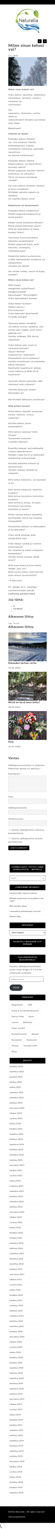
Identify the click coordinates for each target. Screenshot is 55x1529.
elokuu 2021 (15, 1290)
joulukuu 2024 (16, 1103)
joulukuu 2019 (16, 1394)
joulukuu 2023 (16, 1160)
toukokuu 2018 (17, 1493)
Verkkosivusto (16, 819)
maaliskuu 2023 (17, 1191)
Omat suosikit (18, 1028)
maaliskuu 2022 (17, 1254)
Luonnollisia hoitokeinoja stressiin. (25, 911)
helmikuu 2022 (16, 1259)
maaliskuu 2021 (17, 1316)
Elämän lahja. (15, 916)
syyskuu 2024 (16, 1118)
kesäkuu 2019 (16, 1425)
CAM (30, 1005)
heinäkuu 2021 (16, 1295)
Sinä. (11, 742)
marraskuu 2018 (17, 1461)
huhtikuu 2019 (16, 1435)
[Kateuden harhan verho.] (27, 661)
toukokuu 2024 (17, 1134)
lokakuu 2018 (16, 1467)
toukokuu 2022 (17, 1243)
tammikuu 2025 (17, 1098)
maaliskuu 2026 (17, 1072)
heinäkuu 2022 (16, 1233)
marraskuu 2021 (17, 1274)
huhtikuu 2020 (16, 1373)
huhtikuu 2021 (16, 1311)
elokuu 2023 (15, 1181)
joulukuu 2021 (16, 1269)
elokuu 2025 (15, 1087)
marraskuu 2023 (17, 1165)
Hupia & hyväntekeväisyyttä (25, 1011)
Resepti (35, 1034)
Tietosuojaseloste (16, 1517)
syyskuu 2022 (16, 1222)
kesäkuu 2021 (16, 1300)
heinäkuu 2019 (16, 1420)
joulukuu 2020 (16, 1331)
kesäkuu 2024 (16, 1129)
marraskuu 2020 (17, 1337)
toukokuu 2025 (17, 1092)
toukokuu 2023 (17, 1186)
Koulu (31, 1017)
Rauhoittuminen (19, 1034)
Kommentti (15, 774)
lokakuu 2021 (16, 1280)
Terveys (16, 623)
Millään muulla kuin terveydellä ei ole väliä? (26, 900)
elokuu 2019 (15, 1415)
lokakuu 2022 (16, 1217)
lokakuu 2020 (16, 1342)
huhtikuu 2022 (16, 1248)
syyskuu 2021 (16, 1285)
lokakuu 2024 (16, 1113)
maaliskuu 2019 (17, 1441)
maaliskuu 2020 (17, 1378)
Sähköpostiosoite (17, 808)
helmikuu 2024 (16, 1150)
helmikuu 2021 (16, 1321)
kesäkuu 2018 (16, 1487)
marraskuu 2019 (17, 1399)
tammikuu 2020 (17, 1389)
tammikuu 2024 (17, 1155)
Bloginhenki (17, 1005)
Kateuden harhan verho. (22, 663)
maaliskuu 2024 (17, 1144)
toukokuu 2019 (17, 1430)
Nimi (10, 797)
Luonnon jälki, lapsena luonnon (23, 893)
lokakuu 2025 (16, 1082)
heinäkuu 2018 (16, 1482)
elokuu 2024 (15, 1124)
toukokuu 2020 (17, 1368)
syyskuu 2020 (16, 1347)
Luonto (15, 1022)
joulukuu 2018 (16, 1456)
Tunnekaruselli (30, 1046)
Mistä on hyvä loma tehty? (24, 702)
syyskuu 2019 (16, 1409)
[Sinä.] (27, 739)
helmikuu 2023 (16, 1196)
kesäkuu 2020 (16, 1363)
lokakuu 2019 (16, 1404)
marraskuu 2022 (17, 1212)
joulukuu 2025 (16, 1077)
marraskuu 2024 (17, 1108)
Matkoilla (27, 1022)
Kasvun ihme (18, 1017)
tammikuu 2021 (17, 1326)
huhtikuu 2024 (16, 1139)
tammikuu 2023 (17, 1202)
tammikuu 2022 (17, 1264)
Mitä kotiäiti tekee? (19, 906)
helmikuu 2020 (16, 1383)
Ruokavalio (32, 1040)
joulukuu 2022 (16, 1207)
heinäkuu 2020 (16, 1357)
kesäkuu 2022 (16, 1238)
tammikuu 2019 (17, 1451)
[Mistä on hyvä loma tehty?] (27, 700)
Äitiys (14, 1052)
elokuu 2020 (15, 1352)
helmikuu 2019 (16, 1446)
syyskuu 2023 (16, 1176)
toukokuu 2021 (17, 1305)
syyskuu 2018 (16, 1472)
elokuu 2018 (15, 1477)
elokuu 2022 (15, 1228)
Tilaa (16, 987)
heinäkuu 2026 (16, 1066)
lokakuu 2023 (16, 1170)
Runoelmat (17, 1040)
